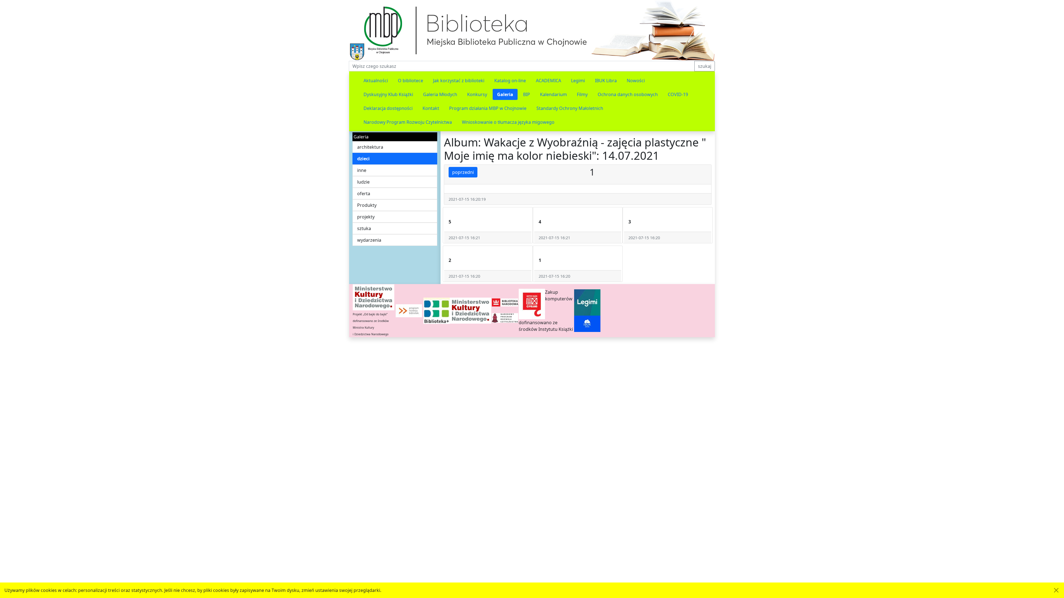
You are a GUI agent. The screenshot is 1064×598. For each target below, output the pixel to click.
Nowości (636, 81)
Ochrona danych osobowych (628, 94)
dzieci (363, 159)
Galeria (505, 94)
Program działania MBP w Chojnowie (487, 108)
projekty (366, 217)
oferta (363, 193)
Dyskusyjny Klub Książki (388, 94)
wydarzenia (369, 240)
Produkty (367, 205)
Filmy (582, 94)
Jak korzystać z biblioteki (458, 81)
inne (361, 170)
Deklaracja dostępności (388, 108)
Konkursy (477, 94)
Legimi (578, 81)
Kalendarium (553, 94)
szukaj (704, 66)
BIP (526, 94)
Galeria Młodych (440, 94)
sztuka (364, 228)
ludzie (363, 182)
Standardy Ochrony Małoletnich (569, 108)
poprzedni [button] (463, 172)
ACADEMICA (548, 81)
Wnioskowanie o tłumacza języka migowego (508, 122)
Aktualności (376, 81)
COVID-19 (678, 94)
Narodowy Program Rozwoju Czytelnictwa (408, 122)
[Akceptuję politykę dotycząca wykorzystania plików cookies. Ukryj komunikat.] (1056, 590)
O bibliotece (410, 81)
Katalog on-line (510, 81)
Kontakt (431, 108)
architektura (370, 147)
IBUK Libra (606, 81)
